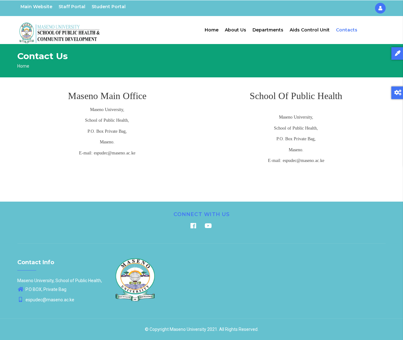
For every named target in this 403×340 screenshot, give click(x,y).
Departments (268, 30)
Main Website (36, 6)
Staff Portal (72, 6)
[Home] (59, 28)
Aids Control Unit (310, 30)
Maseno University (188, 329)
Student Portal (109, 6)
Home (212, 30)
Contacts (346, 30)
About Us (235, 30)
